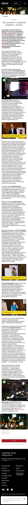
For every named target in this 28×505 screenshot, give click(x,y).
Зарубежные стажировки (19, 473)
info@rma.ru (7, 455)
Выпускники (5, 480)
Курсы (18, 468)
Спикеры (4, 473)
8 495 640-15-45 (9, 453)
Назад (5, 16)
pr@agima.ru (17, 409)
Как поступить (20, 470)
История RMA (6, 466)
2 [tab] (13, 428)
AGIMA (4, 42)
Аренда (4, 483)
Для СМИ (4, 478)
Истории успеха (7, 475)
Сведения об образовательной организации (13, 494)
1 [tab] (10, 428)
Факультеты (19, 466)
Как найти (10, 460)
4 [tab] (18, 428)
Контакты (4, 485)
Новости (4, 468)
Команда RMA (6, 470)
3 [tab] (15, 428)
